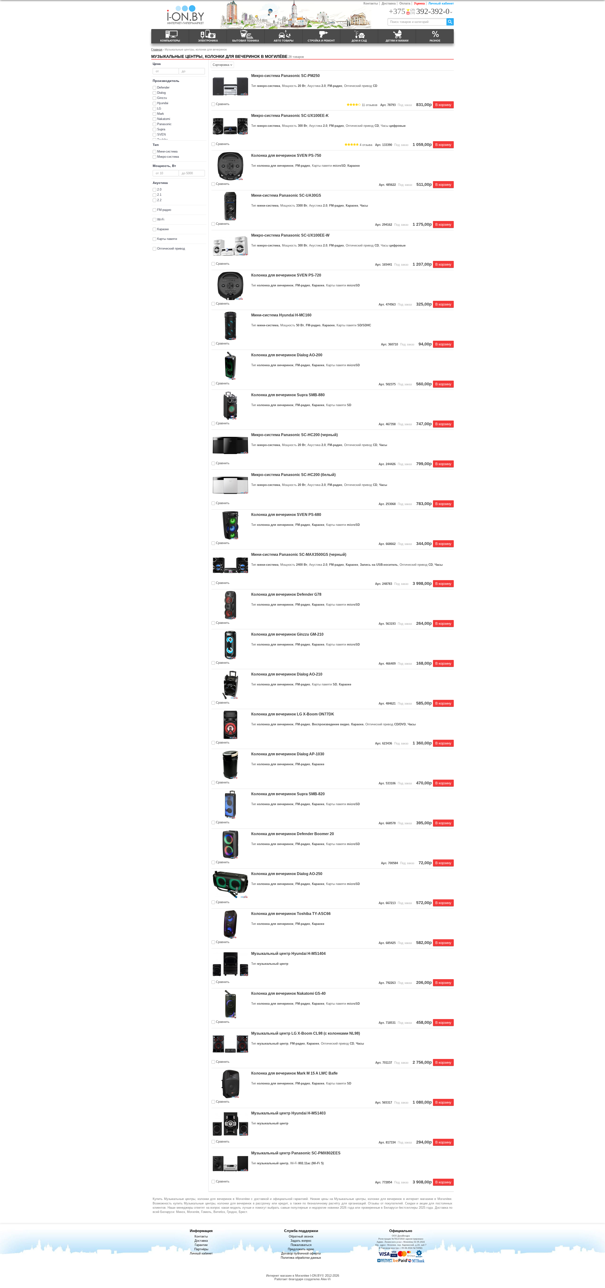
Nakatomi (163, 119)
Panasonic (164, 124)
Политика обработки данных (301, 1257)
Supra (161, 129)
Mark (160, 113)
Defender (163, 87)
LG (159, 108)
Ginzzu (162, 98)
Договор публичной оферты (301, 1253)
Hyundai (162, 103)
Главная (156, 49)
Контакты (370, 3)
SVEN (161, 134)
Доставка (389, 3)
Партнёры (201, 1249)
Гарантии (201, 1245)
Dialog (161, 92)
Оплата (404, 3)
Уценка (419, 3)
